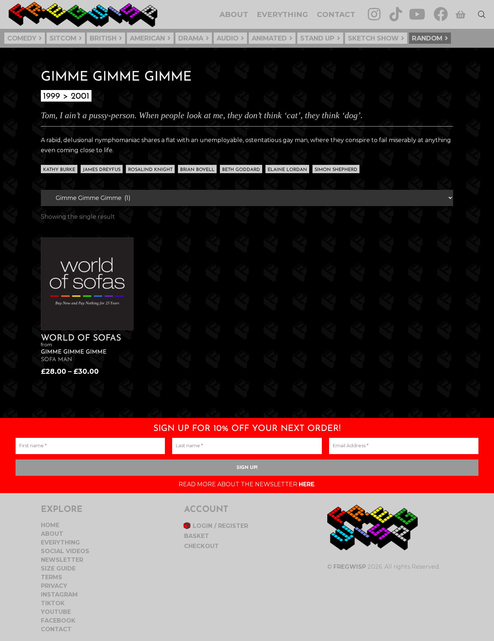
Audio (227, 38)
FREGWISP (349, 566)
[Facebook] (441, 14)
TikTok (53, 603)
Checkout (201, 546)
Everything (60, 542)
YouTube (56, 611)
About (52, 533)
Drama (190, 38)
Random (427, 38)
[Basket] (460, 14)
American (147, 38)
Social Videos (65, 551)
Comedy (21, 38)
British (103, 38)
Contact (56, 629)
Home (50, 525)
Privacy (54, 585)
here (306, 484)
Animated (269, 38)
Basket (196, 536)
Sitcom (63, 38)
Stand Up (317, 38)
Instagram (59, 594)
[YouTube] (417, 14)
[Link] (83, 14)
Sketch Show (373, 38)
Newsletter (62, 559)
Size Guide (58, 568)
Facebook (58, 620)
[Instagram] (374, 14)
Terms (51, 577)
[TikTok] (395, 14)
